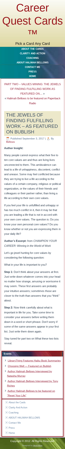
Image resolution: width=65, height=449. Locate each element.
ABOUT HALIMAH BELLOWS (33, 62)
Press (33, 71)
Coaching (32, 58)
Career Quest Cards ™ (32, 21)
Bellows (10, 141)
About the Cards (32, 49)
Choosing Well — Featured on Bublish (29, 366)
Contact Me (32, 67)
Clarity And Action (32, 53)
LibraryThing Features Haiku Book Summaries (34, 360)
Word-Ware (37, 445)
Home (32, 76)
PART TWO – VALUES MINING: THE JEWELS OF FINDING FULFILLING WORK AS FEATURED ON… (32, 89)
